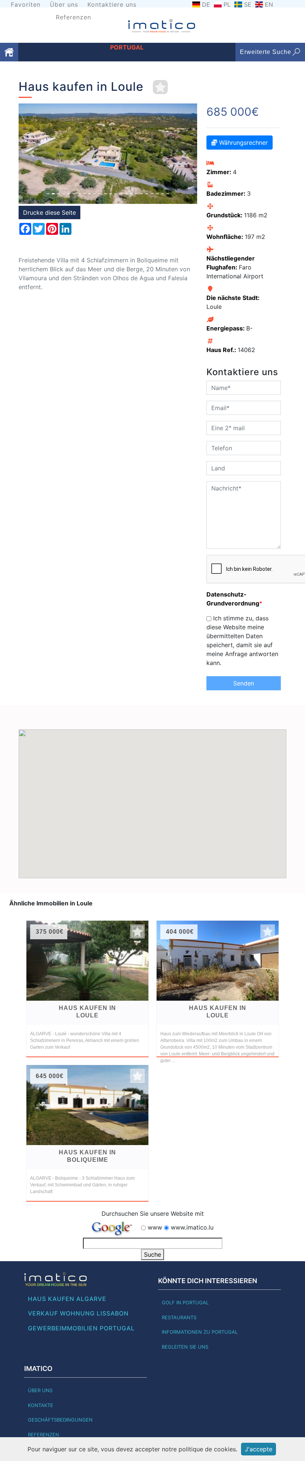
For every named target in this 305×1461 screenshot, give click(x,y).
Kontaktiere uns (112, 4)
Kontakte (40, 1405)
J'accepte (258, 1449)
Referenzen (73, 17)
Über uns (64, 4)
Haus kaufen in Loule (87, 1012)
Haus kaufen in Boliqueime (87, 1156)
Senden (243, 683)
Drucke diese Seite (49, 212)
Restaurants (179, 1317)
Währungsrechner (242, 142)
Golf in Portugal (185, 1302)
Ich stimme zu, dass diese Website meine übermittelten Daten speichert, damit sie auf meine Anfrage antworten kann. (242, 640)
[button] (32, 153)
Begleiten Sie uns (185, 1347)
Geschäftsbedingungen (60, 1420)
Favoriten (26, 4)
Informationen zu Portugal (200, 1332)
